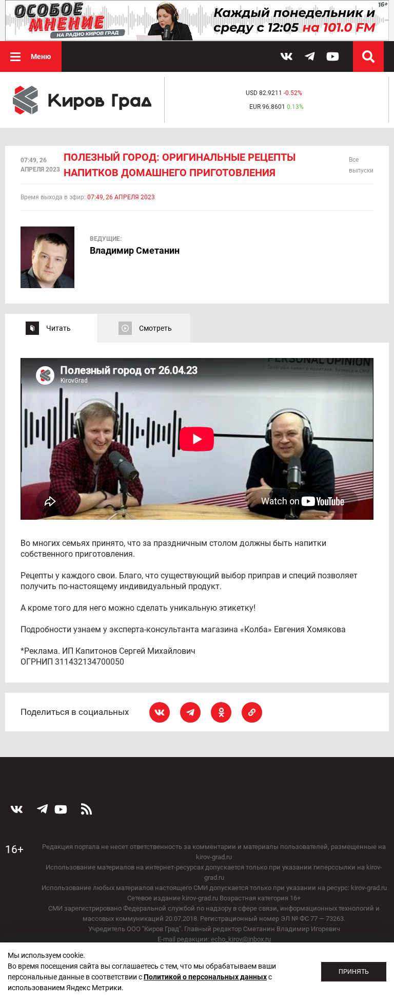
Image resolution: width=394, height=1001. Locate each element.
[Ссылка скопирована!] (252, 712)
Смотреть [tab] (155, 328)
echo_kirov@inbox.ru (241, 939)
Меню (41, 56)
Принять (354, 971)
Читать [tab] (58, 328)
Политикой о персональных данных (205, 977)
